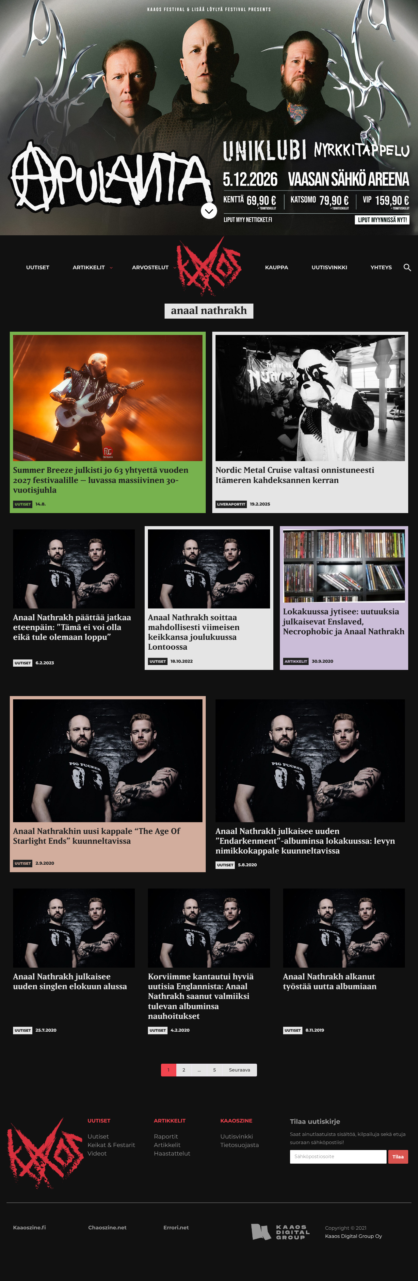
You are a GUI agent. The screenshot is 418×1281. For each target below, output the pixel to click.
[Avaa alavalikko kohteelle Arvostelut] (174, 267)
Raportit (166, 1136)
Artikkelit (167, 1145)
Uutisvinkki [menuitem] (329, 268)
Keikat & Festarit (111, 1145)
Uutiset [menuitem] (37, 268)
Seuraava (239, 1070)
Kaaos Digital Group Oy (353, 1236)
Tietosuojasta (239, 1145)
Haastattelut (172, 1153)
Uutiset (98, 1136)
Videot (97, 1153)
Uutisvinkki (236, 1136)
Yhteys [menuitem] (381, 268)
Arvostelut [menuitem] (150, 268)
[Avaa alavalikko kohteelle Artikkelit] (111, 267)
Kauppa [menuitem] (276, 268)
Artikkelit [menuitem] (89, 268)
